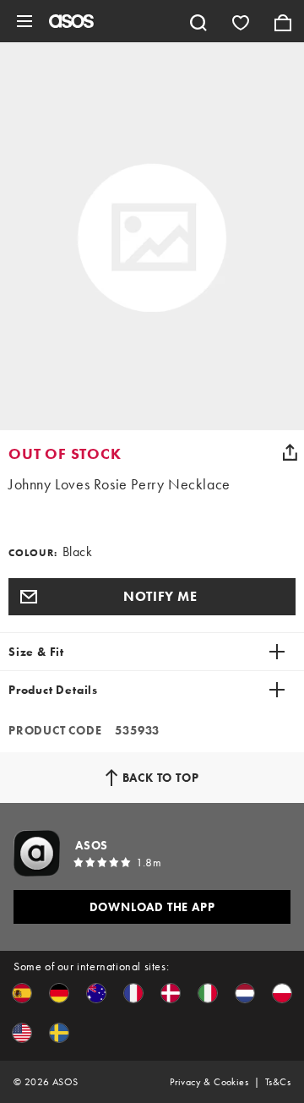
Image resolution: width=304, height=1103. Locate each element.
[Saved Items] (241, 21)
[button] (152, 596)
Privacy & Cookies (209, 1082)
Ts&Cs (277, 1082)
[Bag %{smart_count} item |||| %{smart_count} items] (283, 21)
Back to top (160, 777)
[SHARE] (289, 452)
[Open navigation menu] (24, 21)
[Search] (198, 21)
